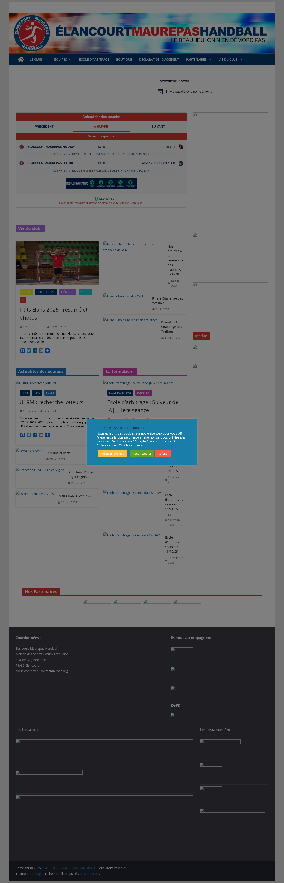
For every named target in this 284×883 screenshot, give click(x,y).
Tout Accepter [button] (142, 454)
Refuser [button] (163, 454)
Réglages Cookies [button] (112, 454)
